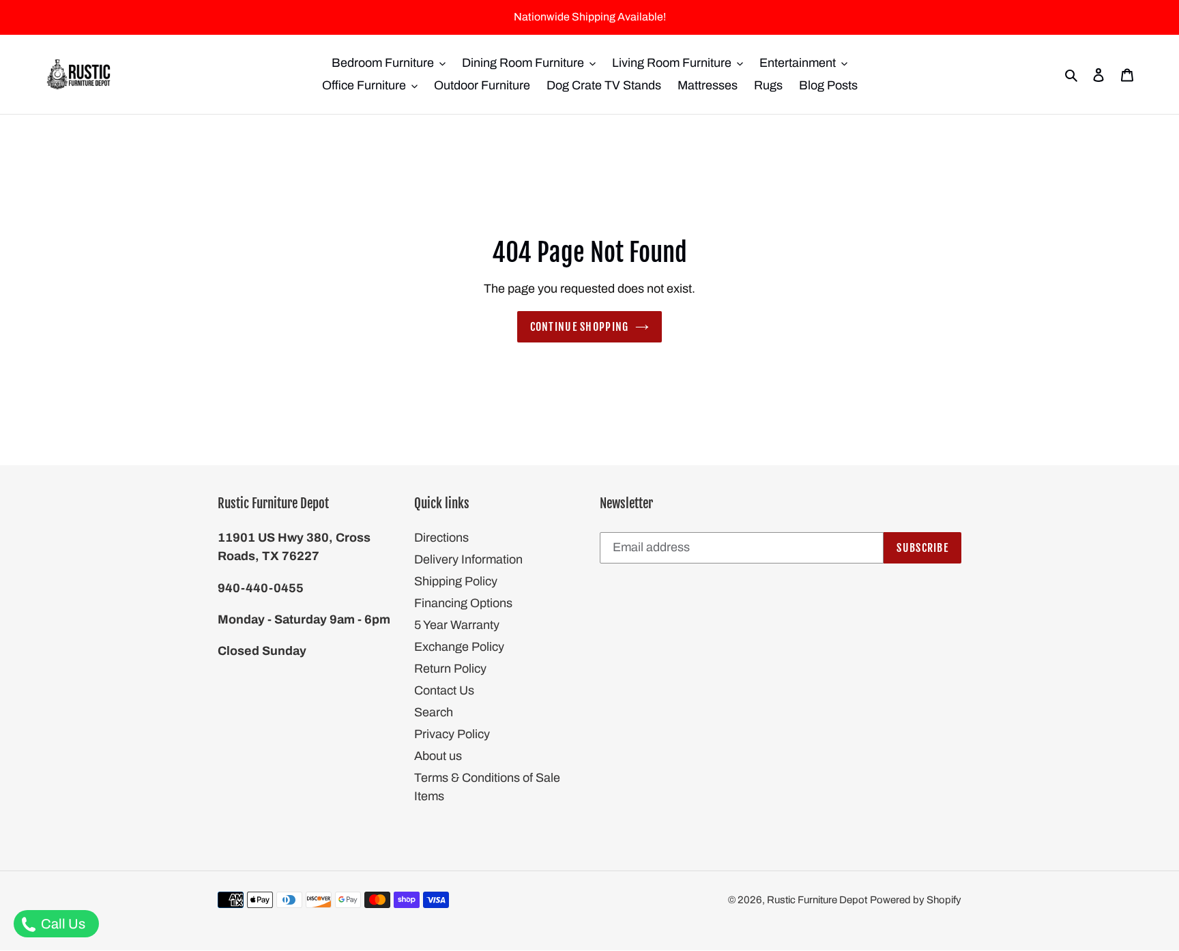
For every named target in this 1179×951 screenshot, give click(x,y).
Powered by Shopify (915, 899)
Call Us (61, 923)
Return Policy (450, 668)
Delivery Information (468, 559)
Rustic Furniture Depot (817, 899)
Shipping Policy (455, 581)
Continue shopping (579, 327)
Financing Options (463, 603)
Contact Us (444, 690)
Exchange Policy (459, 647)
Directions (441, 537)
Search (433, 712)
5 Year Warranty (456, 625)
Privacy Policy (452, 734)
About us (438, 756)
